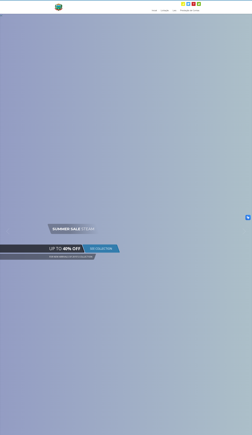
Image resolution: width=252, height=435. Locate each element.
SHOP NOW (155, 249)
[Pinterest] (194, 4)
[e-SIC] (183, 4)
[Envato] (199, 4)
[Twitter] (188, 4)
